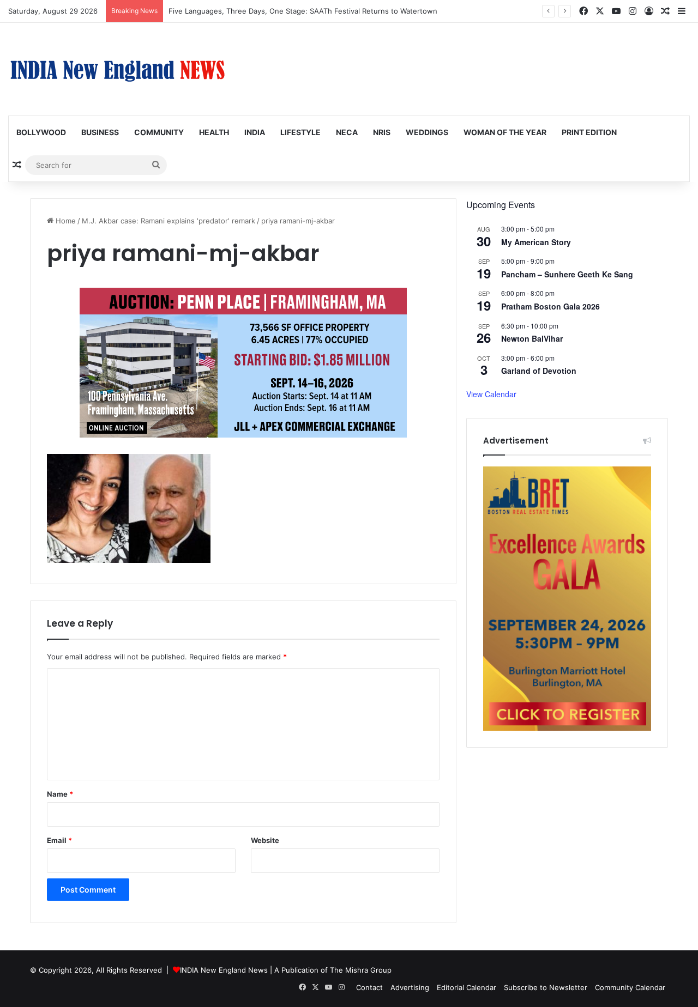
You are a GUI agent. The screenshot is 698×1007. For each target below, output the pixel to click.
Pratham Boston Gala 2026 (550, 306)
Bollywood (41, 132)
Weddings (427, 132)
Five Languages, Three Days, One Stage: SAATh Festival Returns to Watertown (303, 11)
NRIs (381, 132)
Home (64, 220)
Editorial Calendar (466, 987)
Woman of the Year (505, 132)
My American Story (536, 241)
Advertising (409, 987)
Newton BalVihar (532, 338)
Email (59, 840)
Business (100, 132)
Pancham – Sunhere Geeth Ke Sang (567, 274)
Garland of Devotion (538, 370)
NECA (347, 132)
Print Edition (589, 132)
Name (60, 794)
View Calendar (491, 394)
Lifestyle (300, 132)
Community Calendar (630, 987)
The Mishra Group (361, 970)
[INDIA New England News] (117, 69)
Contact (369, 987)
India (254, 132)
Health (214, 132)
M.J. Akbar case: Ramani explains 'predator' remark (168, 220)
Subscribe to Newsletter (545, 987)
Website (265, 840)
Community (159, 132)
